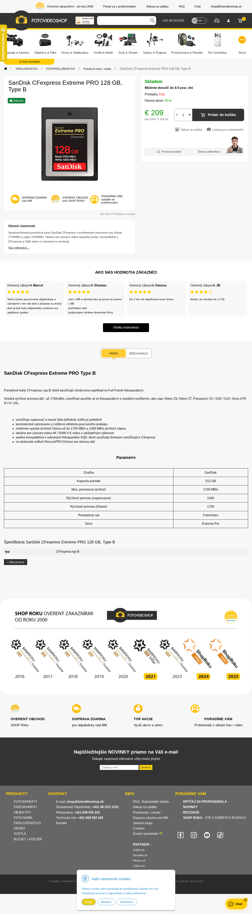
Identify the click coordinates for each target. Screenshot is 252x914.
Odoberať (146, 767)
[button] (245, 900)
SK (200, 20)
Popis (113, 353)
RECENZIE (191, 812)
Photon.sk (139, 860)
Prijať (88, 901)
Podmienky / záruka (146, 812)
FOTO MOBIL (23, 817)
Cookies (139, 828)
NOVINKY (190, 807)
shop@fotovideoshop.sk (85, 801)
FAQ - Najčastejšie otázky (151, 801)
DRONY (19, 828)
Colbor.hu (139, 865)
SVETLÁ (20, 833)
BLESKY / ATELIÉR (28, 839)
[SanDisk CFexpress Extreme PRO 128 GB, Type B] (69, 143)
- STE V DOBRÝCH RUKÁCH (214, 817)
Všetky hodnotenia (126, 327)
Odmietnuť (126, 901)
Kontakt (61, 823)
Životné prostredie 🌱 (148, 833)
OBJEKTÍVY (22, 812)
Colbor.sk (139, 849)
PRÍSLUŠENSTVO (26, 68)
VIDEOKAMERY (25, 807)
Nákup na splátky (145, 807)
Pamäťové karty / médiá (97, 68)
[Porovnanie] (217, 20)
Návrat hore (16, 562)
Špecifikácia (138, 353)
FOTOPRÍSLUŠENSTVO (60, 68)
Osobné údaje (143, 823)
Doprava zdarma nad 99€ (150, 817)
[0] (240, 21)
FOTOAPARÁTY (25, 801)
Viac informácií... (18, 247)
